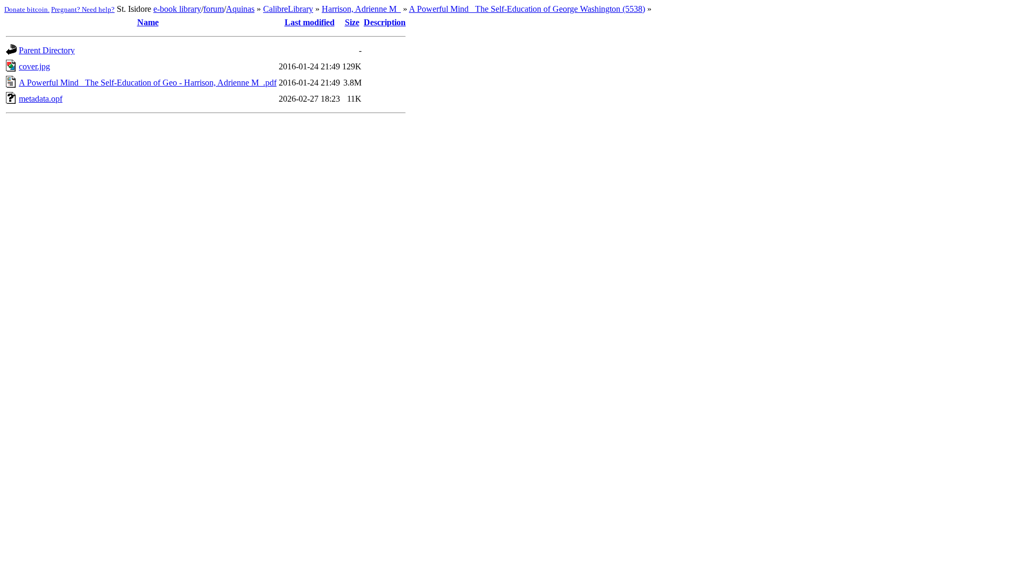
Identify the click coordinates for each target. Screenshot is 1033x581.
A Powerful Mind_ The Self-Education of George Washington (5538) (527, 8)
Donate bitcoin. (26, 9)
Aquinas (240, 8)
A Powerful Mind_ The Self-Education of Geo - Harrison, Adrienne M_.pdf (148, 82)
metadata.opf (40, 98)
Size (352, 22)
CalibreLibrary (288, 8)
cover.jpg (34, 66)
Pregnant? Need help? (83, 9)
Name (148, 22)
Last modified (310, 22)
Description (385, 22)
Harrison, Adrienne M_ (361, 8)
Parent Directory (47, 50)
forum (213, 8)
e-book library (177, 8)
